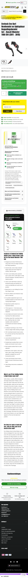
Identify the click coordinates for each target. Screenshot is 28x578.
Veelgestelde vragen (6, 529)
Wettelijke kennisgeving (6, 533)
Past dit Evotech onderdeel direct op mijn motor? (12, 195)
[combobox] (18, 11)
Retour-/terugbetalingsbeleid (8, 531)
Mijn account (4, 540)
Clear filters (19, 111)
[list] (14, 496)
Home (4, 15)
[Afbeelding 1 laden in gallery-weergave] (4, 62)
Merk (4, 104)
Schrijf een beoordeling (14, 484)
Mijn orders (4, 542)
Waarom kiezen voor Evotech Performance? (11, 199)
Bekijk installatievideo (14, 210)
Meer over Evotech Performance (12, 191)
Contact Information (6, 539)
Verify (7, 111)
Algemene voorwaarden (7, 537)
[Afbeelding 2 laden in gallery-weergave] (9, 62)
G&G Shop (12, 569)
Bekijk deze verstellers (15, 228)
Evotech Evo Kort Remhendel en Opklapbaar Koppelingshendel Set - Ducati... (11, 18)
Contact (3, 527)
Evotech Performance (7, 68)
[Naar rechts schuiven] (26, 49)
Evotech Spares (9, 185)
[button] (2, 7)
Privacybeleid (4, 535)
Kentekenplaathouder (10, 187)
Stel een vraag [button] (14, 487)
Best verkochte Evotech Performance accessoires (13, 183)
